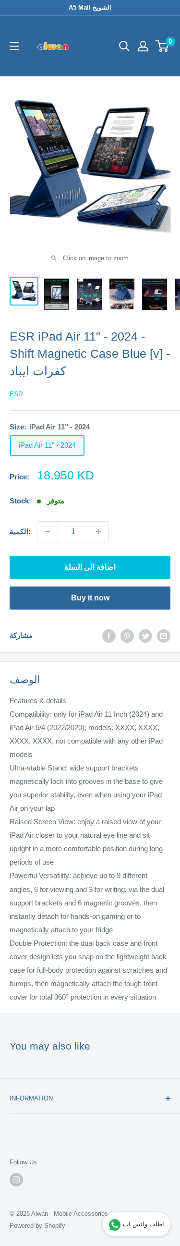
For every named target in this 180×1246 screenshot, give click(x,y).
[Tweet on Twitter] (145, 636)
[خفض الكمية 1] (47, 532)
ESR (16, 394)
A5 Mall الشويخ (90, 7)
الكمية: (20, 531)
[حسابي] (143, 46)
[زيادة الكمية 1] (98, 532)
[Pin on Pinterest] (127, 636)
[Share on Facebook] (109, 636)
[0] (162, 46)
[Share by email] (163, 636)
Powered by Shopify (37, 1225)
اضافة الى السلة (90, 567)
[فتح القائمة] (14, 46)
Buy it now (90, 598)
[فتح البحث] (124, 46)
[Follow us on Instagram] (16, 1179)
